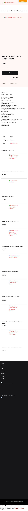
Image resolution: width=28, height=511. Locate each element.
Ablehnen (2, 509)
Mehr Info (17, 508)
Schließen (22, 508)
